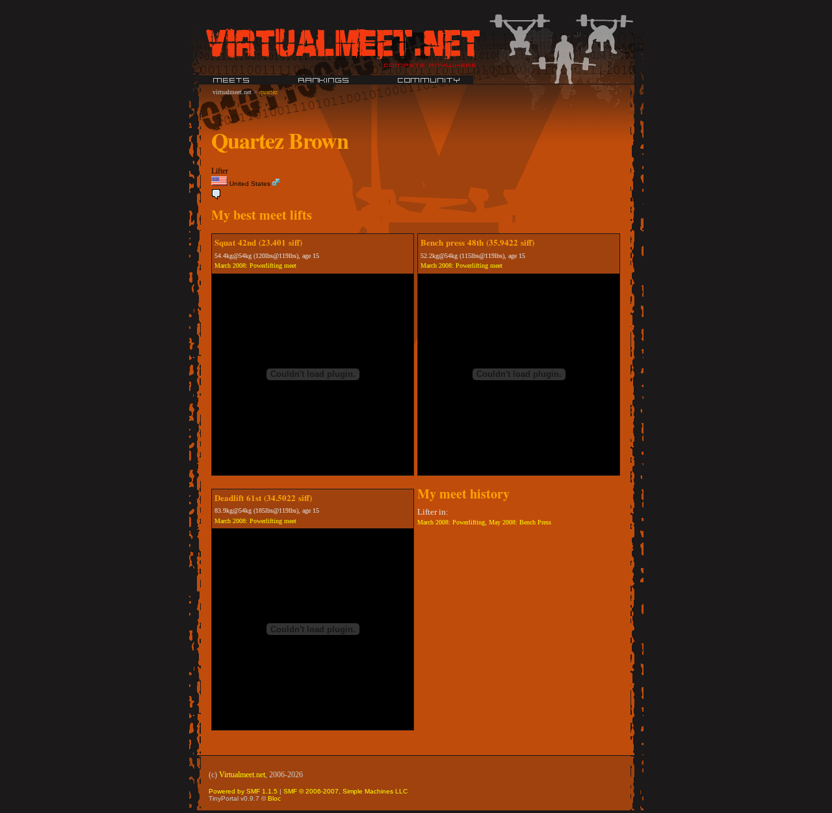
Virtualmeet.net (242, 774)
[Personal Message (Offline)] (216, 197)
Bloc (274, 798)
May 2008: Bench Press (520, 522)
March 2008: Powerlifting (451, 522)
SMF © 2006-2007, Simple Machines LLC (345, 791)
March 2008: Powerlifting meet (255, 265)
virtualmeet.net (232, 92)
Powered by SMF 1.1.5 (243, 791)
